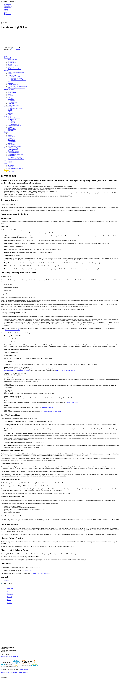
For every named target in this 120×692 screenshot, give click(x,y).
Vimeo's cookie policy (47, 407)
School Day (11, 99)
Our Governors (12, 62)
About (9, 133)
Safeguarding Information (15, 108)
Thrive (9, 111)
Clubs (9, 94)
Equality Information (13, 84)
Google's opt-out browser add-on (65, 370)
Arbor (6, 10)
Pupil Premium (12, 75)
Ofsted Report (8, 6)
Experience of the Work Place (16, 159)
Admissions (11, 61)
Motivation (11, 130)
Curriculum (7, 116)
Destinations (11, 155)
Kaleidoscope (15, 124)
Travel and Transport (13, 105)
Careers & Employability (11, 148)
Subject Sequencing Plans (15, 125)
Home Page (7, 4)
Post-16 (6, 132)
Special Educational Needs (15, 77)
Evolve (6, 12)
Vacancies (10, 81)
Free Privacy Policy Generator (41, 573)
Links (9, 114)
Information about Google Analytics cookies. (16, 370)
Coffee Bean (11, 136)
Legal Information (24, 669)
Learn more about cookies (12, 330)
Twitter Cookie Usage (72, 402)
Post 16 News (11, 144)
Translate (17, 49)
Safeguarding (8, 107)
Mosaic (13, 122)
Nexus (13, 121)
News (5, 163)
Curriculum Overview (14, 118)
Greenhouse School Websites (20, 672)
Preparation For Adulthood (15, 154)
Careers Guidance (13, 149)
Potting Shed (11, 138)
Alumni (10, 143)
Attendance (11, 91)
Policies (10, 73)
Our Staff (10, 64)
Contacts (10, 113)
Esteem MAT (11, 67)
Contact (6, 170)
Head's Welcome (12, 59)
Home (6, 56)
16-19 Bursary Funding (14, 146)
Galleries (10, 166)
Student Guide (12, 141)
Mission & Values (13, 65)
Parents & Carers (9, 89)
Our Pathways (12, 119)
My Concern (7, 14)
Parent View (7, 7)
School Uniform (12, 102)
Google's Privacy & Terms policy (52, 411)
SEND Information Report (18, 80)
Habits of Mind (12, 129)
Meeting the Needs (16, 78)
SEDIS (6, 160)
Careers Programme (13, 151)
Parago (6, 9)
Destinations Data (16, 157)
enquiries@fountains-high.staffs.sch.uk (11, 656)
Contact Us (11, 171)
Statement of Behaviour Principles (17, 86)
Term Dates (11, 103)
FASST (10, 110)
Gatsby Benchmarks (13, 152)
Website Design (5, 672)
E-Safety (10, 95)
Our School (7, 58)
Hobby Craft (11, 140)
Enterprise (10, 135)
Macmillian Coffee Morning (15, 168)
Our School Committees (14, 69)
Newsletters (11, 165)
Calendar (10, 83)
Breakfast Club (12, 92)
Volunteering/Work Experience (16, 88)
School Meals (11, 100)
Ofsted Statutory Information (16, 72)
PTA (9, 97)
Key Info (6, 70)
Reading (10, 127)
